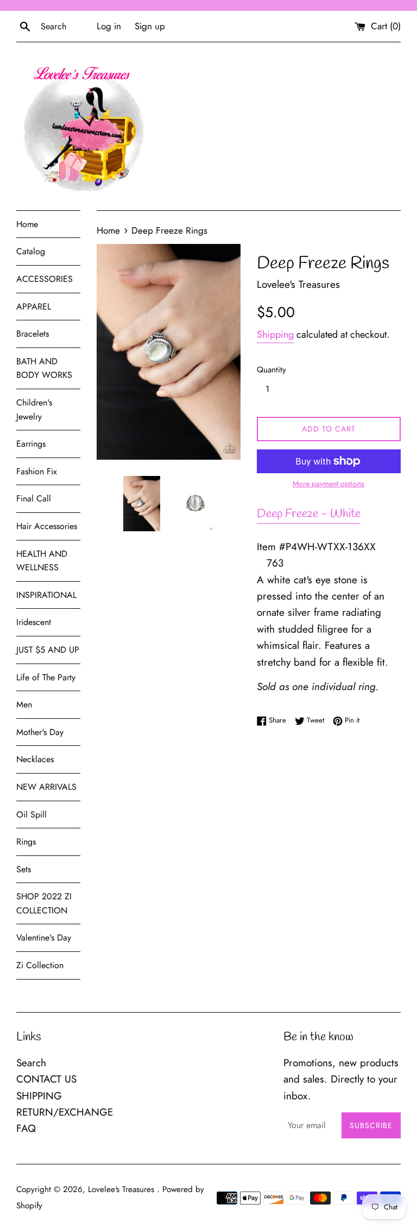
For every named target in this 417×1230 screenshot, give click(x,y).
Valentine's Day (43, 937)
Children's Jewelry (34, 409)
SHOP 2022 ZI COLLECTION (44, 903)
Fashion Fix (36, 471)
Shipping (275, 334)
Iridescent (33, 622)
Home (27, 224)
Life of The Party (45, 677)
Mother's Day (40, 732)
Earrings (31, 443)
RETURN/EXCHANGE (64, 1112)
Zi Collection (40, 965)
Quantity (271, 370)
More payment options (328, 483)
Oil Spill (31, 814)
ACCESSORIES (44, 279)
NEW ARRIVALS (46, 787)
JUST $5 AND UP (47, 649)
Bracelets (32, 333)
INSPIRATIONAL (46, 595)
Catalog (30, 251)
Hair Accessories (46, 526)
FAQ (26, 1128)
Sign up (150, 26)
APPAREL (33, 306)
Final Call (33, 498)
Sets (23, 869)
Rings (26, 841)
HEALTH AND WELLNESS (41, 561)
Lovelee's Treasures (122, 1189)
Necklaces (35, 759)
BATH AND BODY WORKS (44, 368)
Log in (109, 26)
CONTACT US (46, 1079)
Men (24, 704)
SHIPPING (39, 1096)
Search (31, 1062)
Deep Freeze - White (309, 514)
